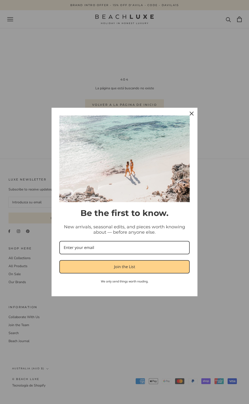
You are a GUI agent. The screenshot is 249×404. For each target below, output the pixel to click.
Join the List (124, 266)
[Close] (191, 113)
